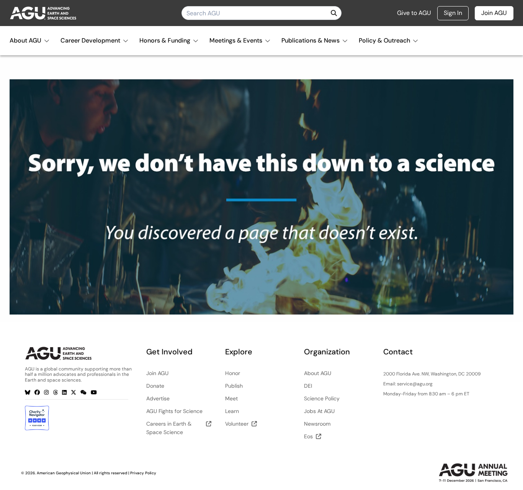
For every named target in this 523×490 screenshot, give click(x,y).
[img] (334, 13)
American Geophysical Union (64, 472)
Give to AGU (414, 13)
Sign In (453, 13)
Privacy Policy (143, 472)
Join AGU (494, 13)
